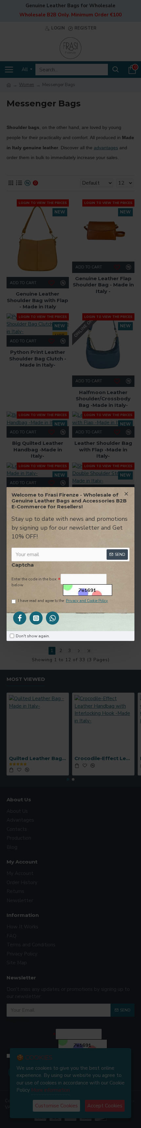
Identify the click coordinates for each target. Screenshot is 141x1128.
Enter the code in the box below (33, 582)
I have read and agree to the (63, 600)
